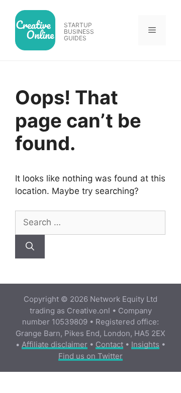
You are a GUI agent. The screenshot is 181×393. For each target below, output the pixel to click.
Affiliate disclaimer (54, 344)
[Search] (30, 247)
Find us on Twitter (90, 356)
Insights (145, 344)
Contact (109, 344)
